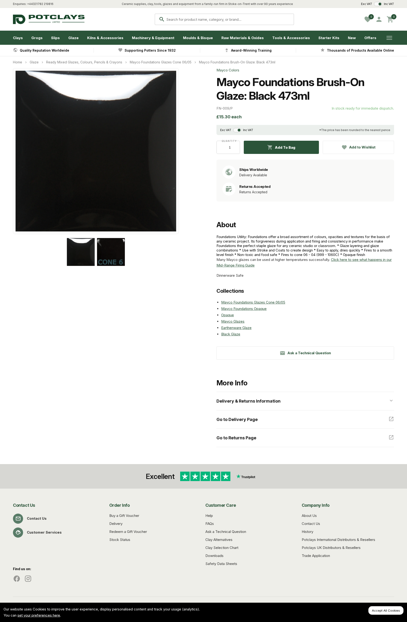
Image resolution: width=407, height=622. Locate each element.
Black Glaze (230, 334)
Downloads (214, 555)
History (307, 531)
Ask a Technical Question (225, 531)
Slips (55, 38)
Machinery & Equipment (153, 38)
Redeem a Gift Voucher (128, 531)
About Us (309, 515)
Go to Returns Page (236, 437)
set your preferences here (38, 615)
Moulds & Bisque (198, 38)
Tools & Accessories (291, 38)
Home (17, 62)
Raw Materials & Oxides (242, 38)
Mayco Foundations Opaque (244, 308)
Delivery (115, 523)
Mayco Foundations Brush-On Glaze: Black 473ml (237, 62)
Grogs (37, 38)
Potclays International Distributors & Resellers (338, 539)
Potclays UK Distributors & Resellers (331, 547)
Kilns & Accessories (105, 38)
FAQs (209, 523)
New (352, 38)
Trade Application (316, 555)
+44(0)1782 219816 (40, 4)
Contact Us (37, 518)
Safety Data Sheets (221, 563)
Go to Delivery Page (237, 419)
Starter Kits (328, 38)
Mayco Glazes (232, 321)
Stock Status (119, 539)
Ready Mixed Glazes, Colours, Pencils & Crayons (84, 62)
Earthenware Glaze (236, 327)
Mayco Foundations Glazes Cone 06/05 (160, 62)
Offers (370, 38)
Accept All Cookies (386, 610)
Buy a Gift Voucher (124, 515)
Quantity (228, 141)
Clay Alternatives (218, 539)
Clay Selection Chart (221, 547)
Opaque (227, 315)
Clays (18, 38)
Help (209, 515)
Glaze (73, 38)
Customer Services (44, 532)
